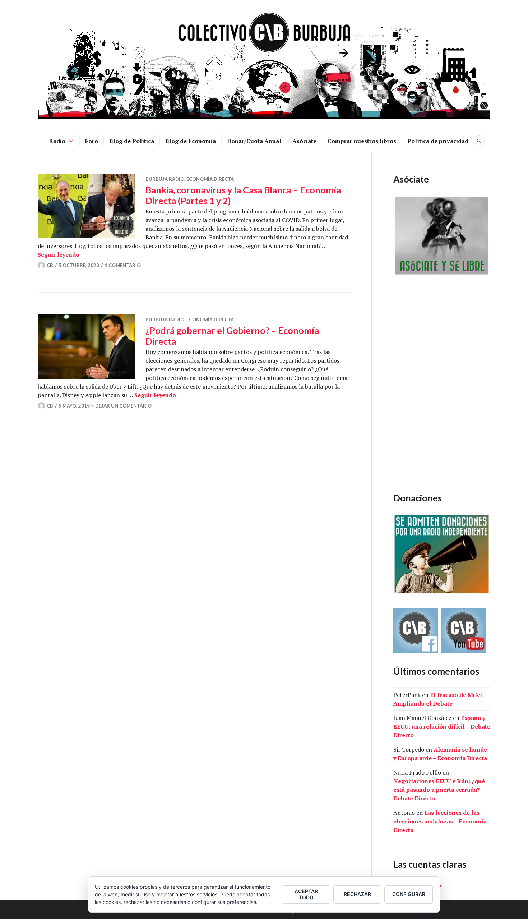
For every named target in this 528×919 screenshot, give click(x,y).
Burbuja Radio (164, 179)
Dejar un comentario (123, 406)
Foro (91, 141)
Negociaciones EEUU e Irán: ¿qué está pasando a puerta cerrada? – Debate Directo (439, 789)
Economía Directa (210, 179)
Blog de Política (131, 141)
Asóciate (304, 141)
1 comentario (123, 265)
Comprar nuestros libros (362, 141)
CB (50, 265)
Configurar (408, 894)
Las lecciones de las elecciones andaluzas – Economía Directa (440, 821)
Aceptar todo (306, 894)
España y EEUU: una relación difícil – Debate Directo (441, 726)
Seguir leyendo (58, 254)
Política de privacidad (437, 141)
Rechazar (357, 894)
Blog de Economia (190, 141)
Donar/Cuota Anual (254, 141)
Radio (57, 141)
